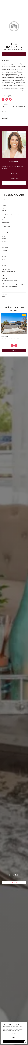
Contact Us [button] (14, 882)
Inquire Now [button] (14, 54)
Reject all (14, 1033)
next (15, 345)
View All (14, 350)
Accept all (14, 1041)
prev (12, 345)
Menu (25, 4)
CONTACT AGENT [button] (14, 183)
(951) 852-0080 (14, 173)
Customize (14, 1037)
